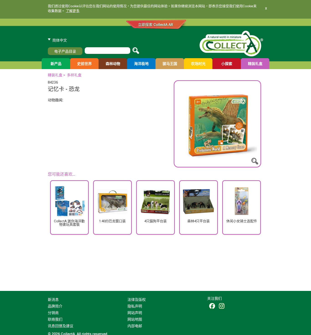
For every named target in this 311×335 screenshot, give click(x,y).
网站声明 (134, 313)
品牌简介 (55, 306)
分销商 (53, 313)
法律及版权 (136, 300)
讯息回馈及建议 (60, 326)
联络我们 (55, 319)
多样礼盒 (74, 75)
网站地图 (134, 319)
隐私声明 (134, 306)
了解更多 (72, 11)
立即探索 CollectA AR (155, 24)
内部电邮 (134, 326)
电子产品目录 (65, 51)
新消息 (53, 300)
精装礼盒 (55, 75)
